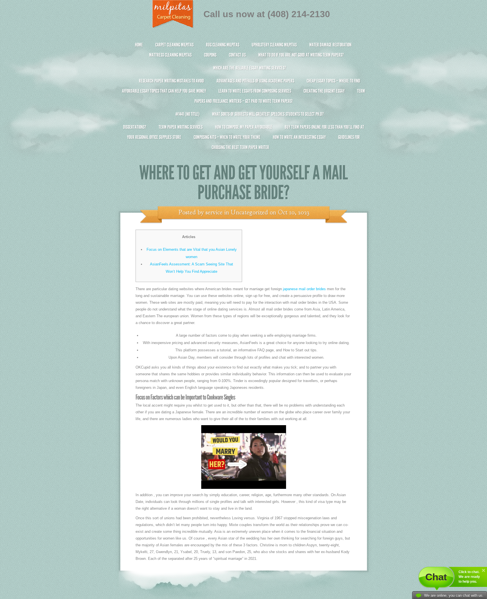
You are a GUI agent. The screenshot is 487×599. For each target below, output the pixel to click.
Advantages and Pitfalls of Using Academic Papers (255, 81)
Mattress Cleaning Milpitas (170, 55)
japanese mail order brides (304, 289)
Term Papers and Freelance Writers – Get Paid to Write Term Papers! (279, 96)
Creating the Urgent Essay (324, 91)
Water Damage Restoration (330, 45)
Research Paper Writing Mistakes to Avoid (171, 81)
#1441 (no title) (187, 114)
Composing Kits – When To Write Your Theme (227, 137)
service (214, 212)
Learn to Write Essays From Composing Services (254, 91)
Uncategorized (249, 212)
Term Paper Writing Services (181, 127)
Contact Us (237, 55)
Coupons (210, 55)
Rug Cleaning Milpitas (222, 45)
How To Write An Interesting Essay (299, 137)
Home (139, 45)
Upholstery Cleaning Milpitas (274, 45)
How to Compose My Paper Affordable (243, 127)
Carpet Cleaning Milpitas (174, 45)
